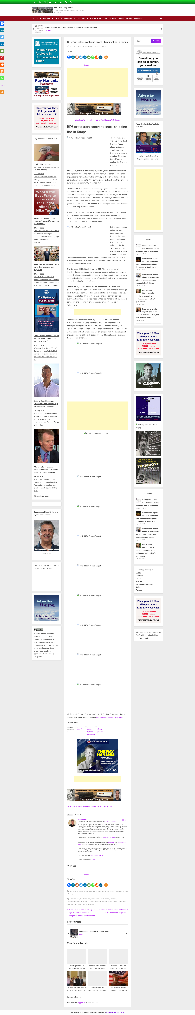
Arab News (111, 842)
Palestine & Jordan (121, 891)
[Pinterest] (2, 56)
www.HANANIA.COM (109, 837)
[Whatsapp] (93, 56)
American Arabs (82, 891)
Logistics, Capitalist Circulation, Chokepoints (100, 730)
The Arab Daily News (63, 7)
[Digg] (100, 56)
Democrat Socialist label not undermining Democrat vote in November (71, 27)
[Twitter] (81, 56)
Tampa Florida (112, 901)
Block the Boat (85, 899)
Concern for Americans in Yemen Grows (94, 932)
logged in (81, 1003)
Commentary (100, 891)
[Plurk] (77, 56)
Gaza (93, 899)
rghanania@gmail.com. (97, 855)
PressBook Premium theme (115, 1012)
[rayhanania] (72, 826)
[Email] (89, 56)
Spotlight (71, 894)
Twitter (93, 859)
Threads (139, 590)
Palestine (113, 899)
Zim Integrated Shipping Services (82, 904)
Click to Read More (41, 496)
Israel (107, 891)
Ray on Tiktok (95, 18)
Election (48, 30)
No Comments (101, 46)
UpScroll (139, 587)
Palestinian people (73, 901)
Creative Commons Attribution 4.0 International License (44, 639)
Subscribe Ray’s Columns (113, 18)
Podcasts (81, 18)
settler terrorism (95, 901)
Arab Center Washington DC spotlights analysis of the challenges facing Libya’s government (145, 296)
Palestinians (85, 901)
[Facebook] (69, 56)
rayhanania (89, 46)
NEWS (148, 240)
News (112, 891)
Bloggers (91, 891)
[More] (106, 56)
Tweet (86, 65)
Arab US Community (64, 18)
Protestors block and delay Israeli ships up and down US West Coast (91, 731)
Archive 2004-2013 (134, 18)
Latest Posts (77, 815)
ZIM (68, 904)
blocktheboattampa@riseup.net (109, 717)
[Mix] (2, 70)
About (35, 18)
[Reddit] (97, 56)
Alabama (73, 899)
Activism (73, 891)
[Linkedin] (85, 56)
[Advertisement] (97, 82)
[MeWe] (73, 56)
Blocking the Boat (80, 728)
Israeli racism (104, 899)
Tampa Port (122, 901)
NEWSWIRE (148, 494)
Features (46, 18)
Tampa (104, 901)
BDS (78, 899)
